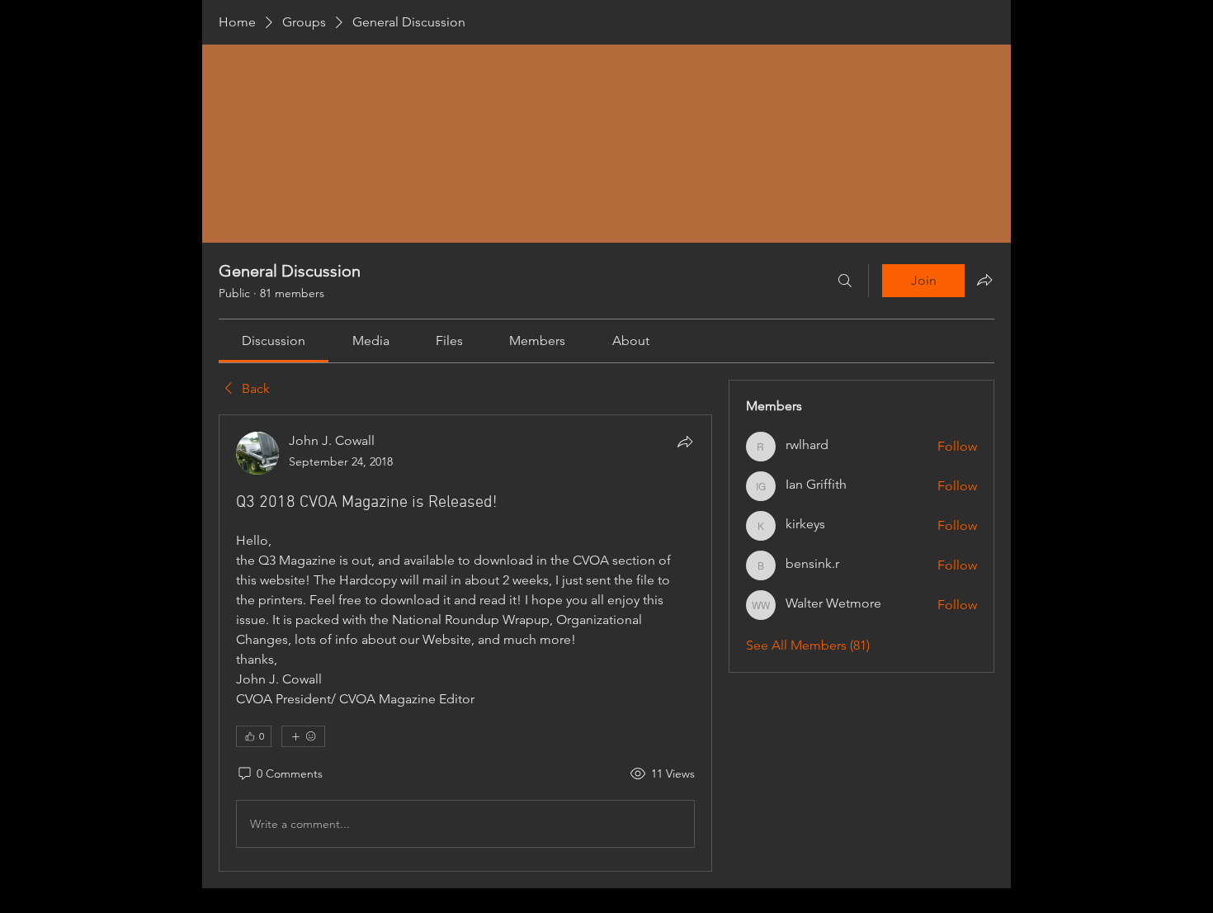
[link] (273, 340)
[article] (465, 643)
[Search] (845, 280)
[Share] (685, 442)
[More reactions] (303, 736)
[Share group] (984, 280)
